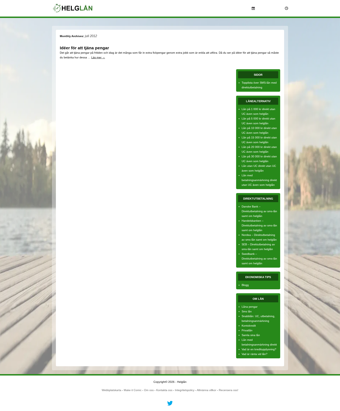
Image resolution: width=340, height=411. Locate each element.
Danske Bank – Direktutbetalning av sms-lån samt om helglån (259, 211)
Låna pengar (250, 306)
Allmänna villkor (206, 390)
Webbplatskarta (111, 390)
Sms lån (247, 311)
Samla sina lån (251, 335)
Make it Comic (132, 390)
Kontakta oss (164, 390)
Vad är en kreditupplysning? (259, 349)
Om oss (149, 390)
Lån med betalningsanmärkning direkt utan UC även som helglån (259, 180)
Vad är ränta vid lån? (254, 354)
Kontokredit (249, 325)
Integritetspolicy (184, 390)
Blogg (245, 285)
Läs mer (98, 57)
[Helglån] (73, 10)
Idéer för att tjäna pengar (84, 48)
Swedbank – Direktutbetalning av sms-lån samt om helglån (259, 258)
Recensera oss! (228, 390)
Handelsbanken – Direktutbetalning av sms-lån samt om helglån (259, 225)
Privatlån (247, 330)
